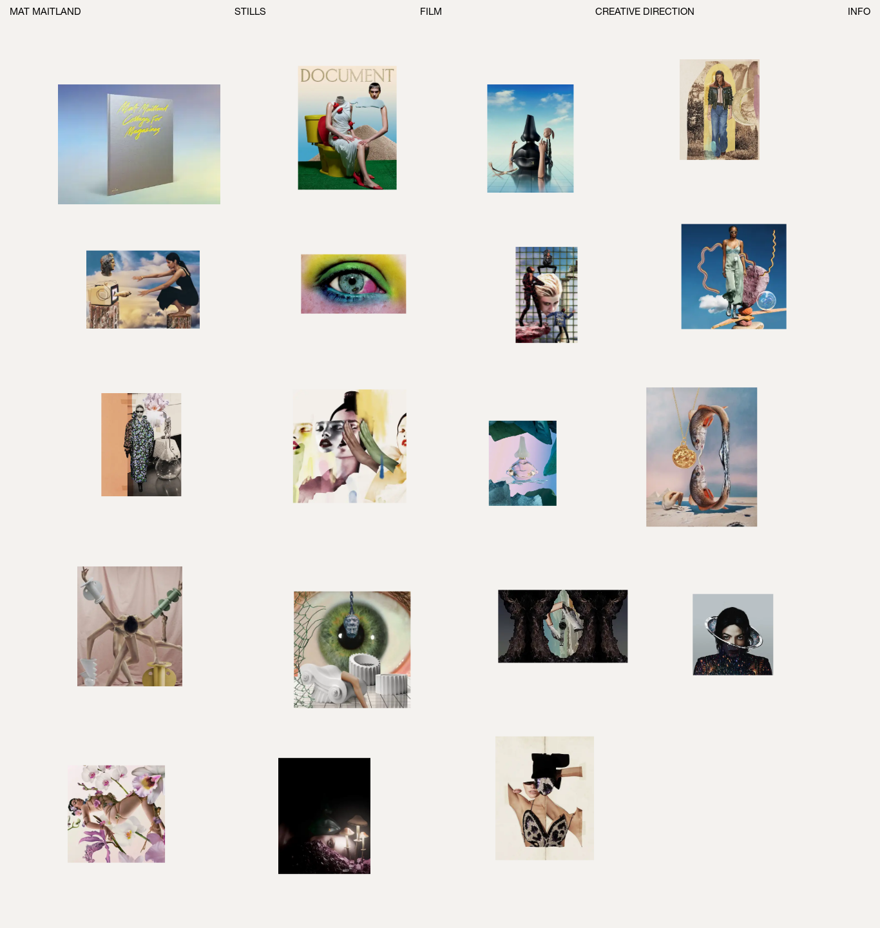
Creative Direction (644, 12)
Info (859, 12)
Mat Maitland (45, 12)
